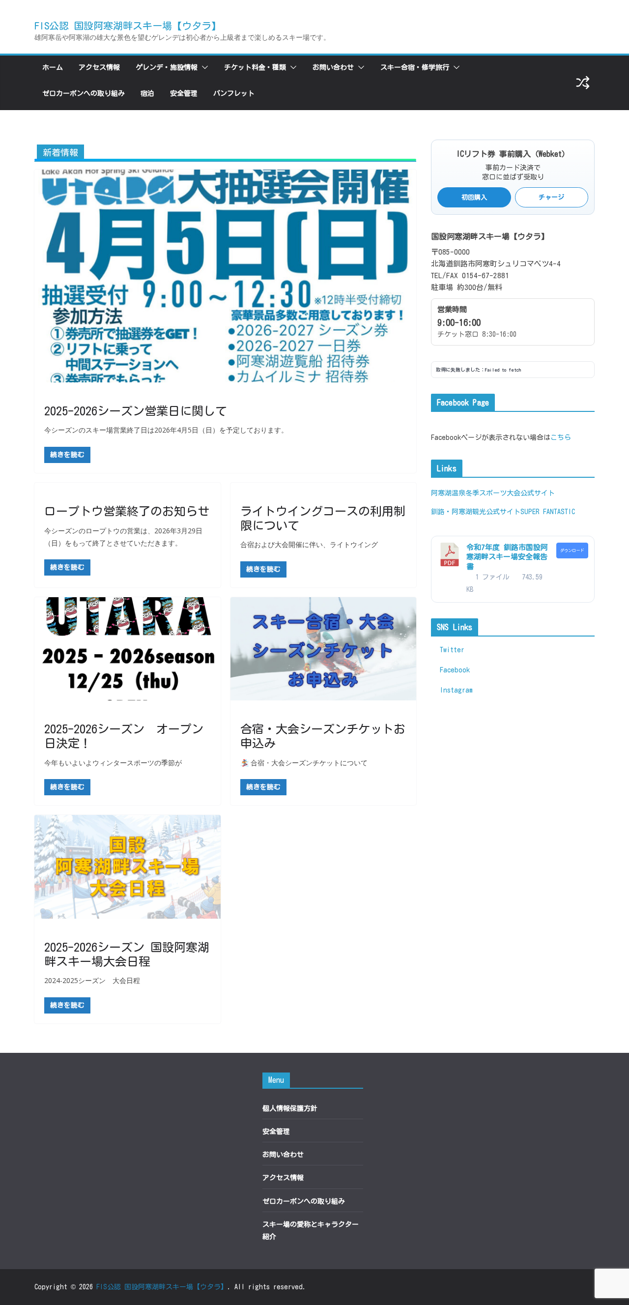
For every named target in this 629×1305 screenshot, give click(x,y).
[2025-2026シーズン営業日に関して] (225, 276)
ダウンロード (572, 550)
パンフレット (234, 93)
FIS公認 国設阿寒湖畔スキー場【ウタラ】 (127, 25)
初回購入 (474, 197)
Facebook (453, 670)
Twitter (450, 649)
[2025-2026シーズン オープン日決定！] (127, 649)
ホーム (52, 67)
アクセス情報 (99, 67)
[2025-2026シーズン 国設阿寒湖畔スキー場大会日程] (127, 867)
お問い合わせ (333, 67)
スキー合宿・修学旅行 (414, 67)
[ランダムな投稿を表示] (583, 82)
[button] (203, 67)
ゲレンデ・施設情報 (167, 67)
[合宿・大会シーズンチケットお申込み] (323, 649)
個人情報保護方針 (289, 1108)
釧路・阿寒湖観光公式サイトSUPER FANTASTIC (503, 511)
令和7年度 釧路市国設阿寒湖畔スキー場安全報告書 (507, 557)
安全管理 (184, 93)
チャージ (551, 197)
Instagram (454, 690)
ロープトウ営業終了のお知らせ (126, 511)
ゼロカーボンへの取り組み (83, 93)
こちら (560, 437)
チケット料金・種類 (255, 67)
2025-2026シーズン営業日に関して (135, 411)
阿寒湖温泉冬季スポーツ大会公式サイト (493, 493)
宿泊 (147, 93)
